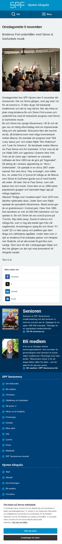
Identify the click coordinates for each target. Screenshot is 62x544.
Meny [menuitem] (49, 14)
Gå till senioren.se (35, 331)
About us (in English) (15, 411)
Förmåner (10, 395)
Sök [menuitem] (18, 14)
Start (8, 472)
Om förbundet (12, 384)
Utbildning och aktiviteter (17, 400)
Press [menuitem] (8, 445)
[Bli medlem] (10, 348)
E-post (13, 299)
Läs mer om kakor (19, 522)
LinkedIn (14, 291)
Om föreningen (12, 483)
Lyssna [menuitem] (9, 439)
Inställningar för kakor (30, 538)
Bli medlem (11, 389)
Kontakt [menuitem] (9, 423)
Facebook (14, 277)
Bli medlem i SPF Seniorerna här (42, 368)
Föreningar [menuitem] (11, 417)
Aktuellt (9, 477)
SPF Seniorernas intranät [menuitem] (17, 456)
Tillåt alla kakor (30, 531)
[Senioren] (10, 319)
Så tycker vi (11, 406)
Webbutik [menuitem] (10, 451)
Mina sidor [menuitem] (10, 428)
